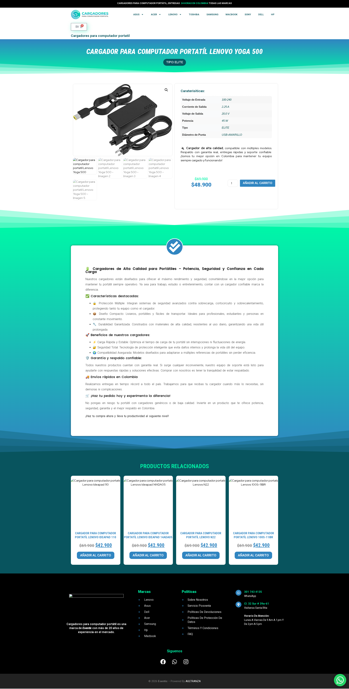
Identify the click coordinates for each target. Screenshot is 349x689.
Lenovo (172, 14)
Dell (261, 14)
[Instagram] (185, 661)
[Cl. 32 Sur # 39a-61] (238, 604)
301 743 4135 (253, 591)
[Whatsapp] (174, 661)
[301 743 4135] (238, 593)
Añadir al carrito (257, 183)
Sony (248, 14)
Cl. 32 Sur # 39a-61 (256, 603)
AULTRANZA (193, 681)
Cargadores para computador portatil (100, 36)
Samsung (212, 14)
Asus (136, 14)
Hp (272, 14)
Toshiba (194, 14)
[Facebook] (163, 661)
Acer (154, 14)
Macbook (231, 14)
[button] (166, 90)
